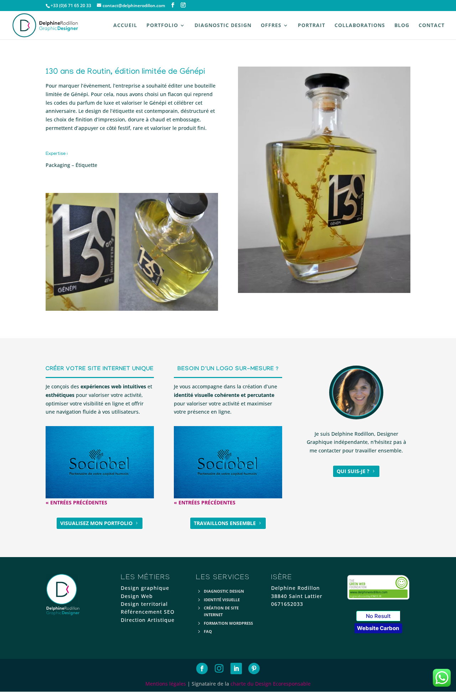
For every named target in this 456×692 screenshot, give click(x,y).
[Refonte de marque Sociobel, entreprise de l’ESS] (100, 462)
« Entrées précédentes (76, 502)
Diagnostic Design (223, 25)
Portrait (311, 25)
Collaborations (360, 25)
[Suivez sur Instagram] (219, 668)
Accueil (125, 25)
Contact (432, 25)
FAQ (208, 631)
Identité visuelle (222, 599)
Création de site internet (221, 611)
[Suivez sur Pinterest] (254, 668)
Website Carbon (378, 628)
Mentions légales (165, 683)
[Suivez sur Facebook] (202, 668)
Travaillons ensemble (225, 523)
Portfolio (162, 25)
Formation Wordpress (228, 623)
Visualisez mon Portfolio (96, 523)
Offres (271, 25)
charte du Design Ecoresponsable (270, 683)
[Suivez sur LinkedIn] (236, 668)
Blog (401, 25)
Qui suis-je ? (353, 471)
